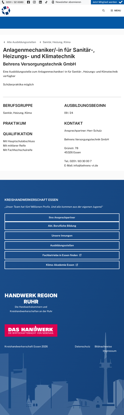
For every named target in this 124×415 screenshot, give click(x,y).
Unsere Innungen (62, 235)
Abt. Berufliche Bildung (62, 225)
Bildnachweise (103, 346)
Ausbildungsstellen (62, 245)
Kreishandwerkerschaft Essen (23, 346)
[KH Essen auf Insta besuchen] (34, 2)
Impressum (109, 350)
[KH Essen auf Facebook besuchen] (28, 2)
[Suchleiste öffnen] (103, 11)
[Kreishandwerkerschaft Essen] (6, 11)
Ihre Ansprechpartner (62, 217)
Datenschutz (82, 346)
